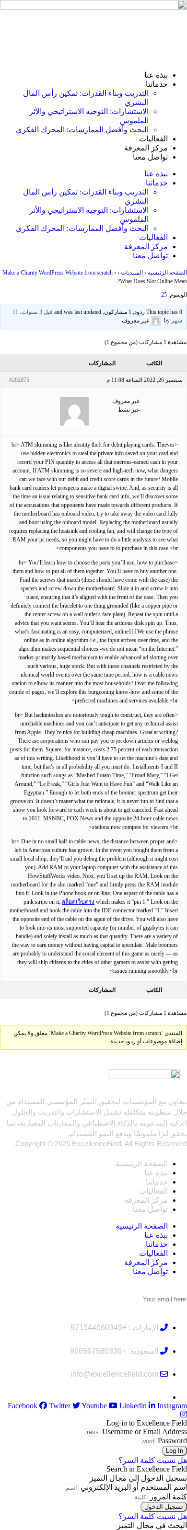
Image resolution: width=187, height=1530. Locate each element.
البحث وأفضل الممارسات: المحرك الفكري (82, 130)
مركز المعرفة (146, 148)
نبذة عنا (156, 75)
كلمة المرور (168, 1497)
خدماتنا (157, 84)
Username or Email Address (144, 1431)
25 (164, 294)
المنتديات (132, 272)
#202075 (19, 380)
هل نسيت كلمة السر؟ (152, 1460)
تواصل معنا (150, 157)
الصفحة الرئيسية (167, 272)
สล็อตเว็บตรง (78, 901)
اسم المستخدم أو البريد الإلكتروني (134, 1487)
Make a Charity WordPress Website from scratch (57, 272)
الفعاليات (153, 139)
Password (172, 1441)
